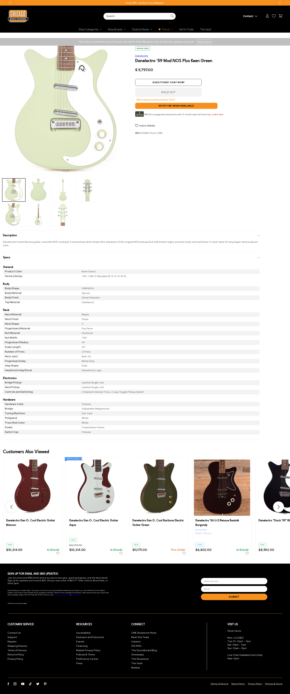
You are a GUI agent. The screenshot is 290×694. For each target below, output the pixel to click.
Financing (81, 646)
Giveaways (137, 654)
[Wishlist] (273, 16)
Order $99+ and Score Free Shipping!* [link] (145, 3)
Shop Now (204, 41)
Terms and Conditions (62, 595)
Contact (248, 16)
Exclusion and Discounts (90, 637)
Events (80, 641)
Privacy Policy (76, 595)
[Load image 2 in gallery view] (13, 214)
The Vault (137, 663)
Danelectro (141, 55)
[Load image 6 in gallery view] (62, 214)
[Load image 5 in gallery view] (62, 189)
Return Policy (238, 683)
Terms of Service (17, 650)
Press (79, 663)
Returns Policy (16, 654)
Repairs (12, 641)
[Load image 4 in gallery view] (38, 214)
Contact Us (14, 632)
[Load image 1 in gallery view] (13, 189)
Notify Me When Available (176, 105)
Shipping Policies (17, 646)
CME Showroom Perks (143, 632)
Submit (234, 596)
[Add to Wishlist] (57, 553)
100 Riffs (136, 646)
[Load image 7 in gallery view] (87, 189)
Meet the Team (140, 637)
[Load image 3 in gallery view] (38, 189)
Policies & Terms (85, 654)
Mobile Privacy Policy (88, 650)
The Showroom (140, 658)
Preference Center (87, 658)
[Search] (172, 16)
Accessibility (83, 632)
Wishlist (135, 667)
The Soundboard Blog (144, 650)
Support (12, 637)
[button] (131, 235)
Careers (135, 641)
